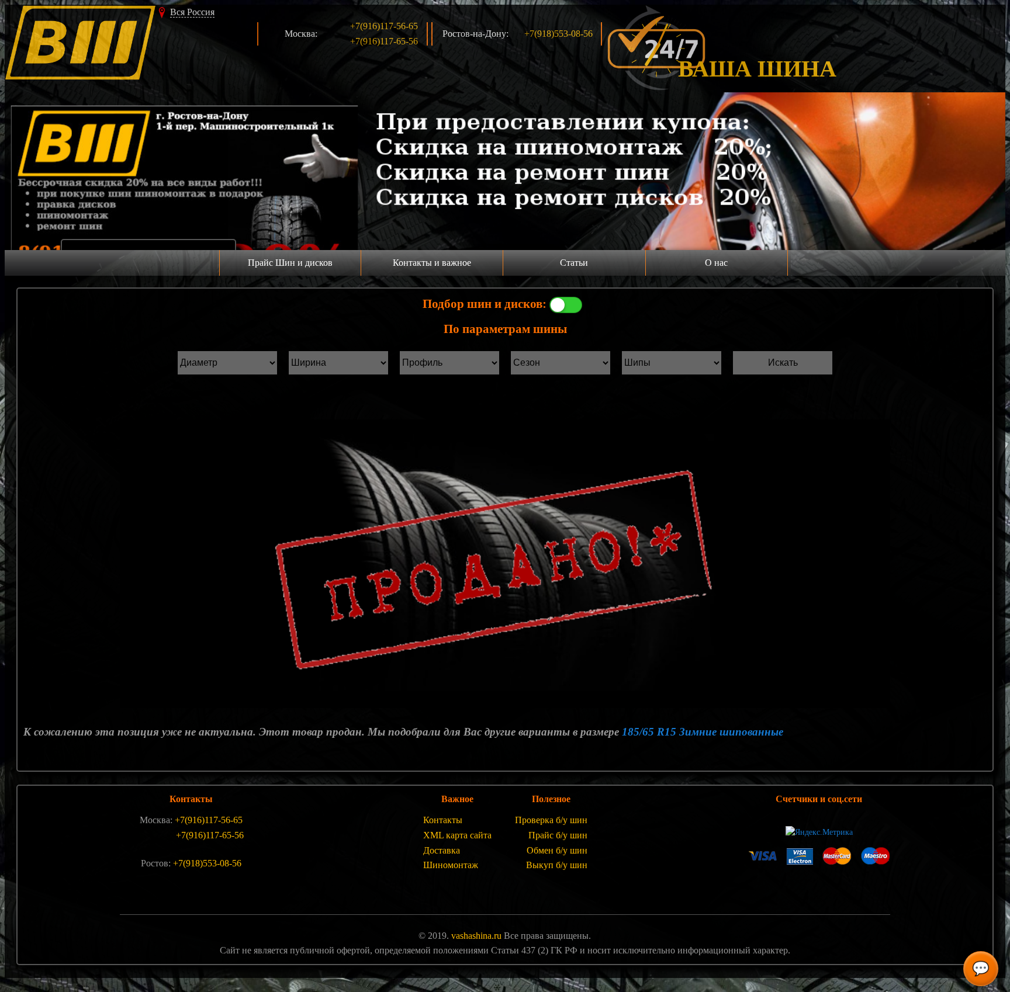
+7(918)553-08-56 (558, 34)
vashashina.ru (476, 936)
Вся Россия (192, 12)
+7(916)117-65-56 (384, 41)
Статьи (574, 263)
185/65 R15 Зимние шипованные (702, 732)
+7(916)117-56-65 (384, 26)
